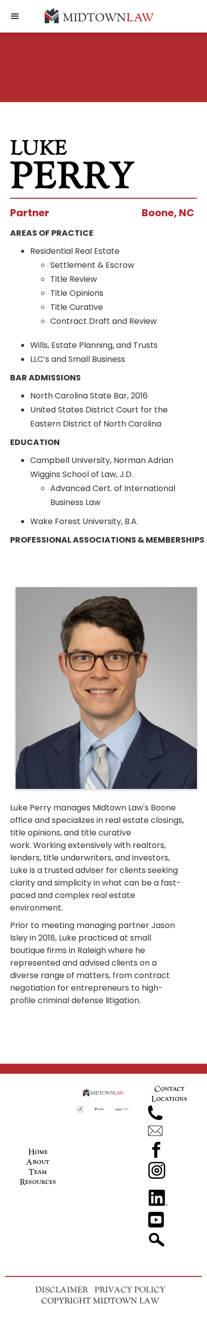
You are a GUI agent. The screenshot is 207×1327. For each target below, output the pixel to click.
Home (38, 1151)
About (37, 1161)
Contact (169, 1088)
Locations (169, 1098)
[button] (15, 17)
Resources (38, 1181)
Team (38, 1171)
